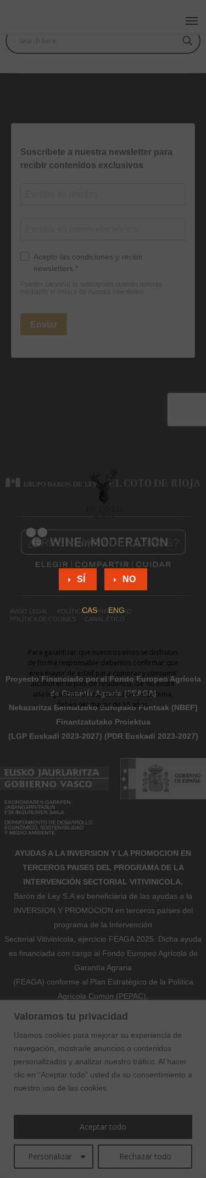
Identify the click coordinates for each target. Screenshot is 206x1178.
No (129, 579)
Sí (81, 579)
